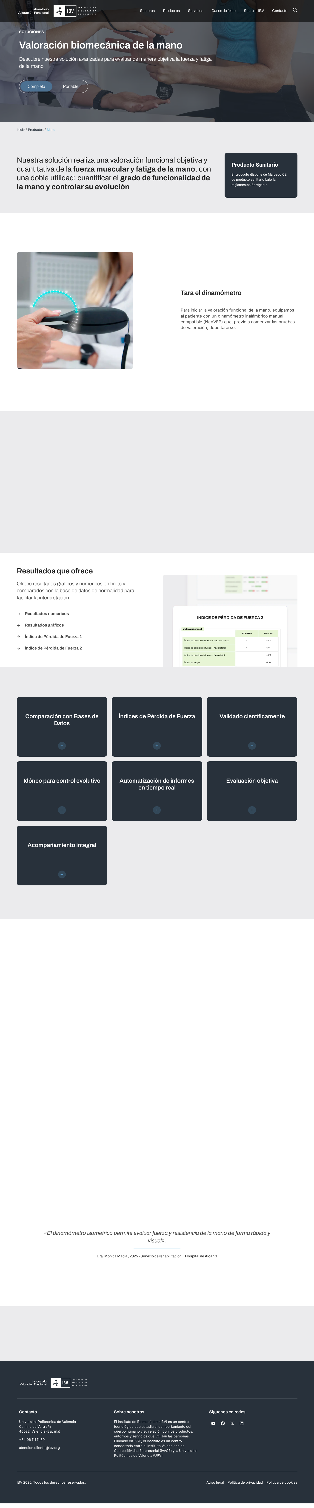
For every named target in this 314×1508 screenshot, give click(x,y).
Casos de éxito (223, 11)
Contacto (279, 11)
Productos (171, 11)
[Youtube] (213, 1423)
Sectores (147, 11)
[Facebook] (223, 1423)
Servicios (195, 11)
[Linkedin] (241, 1423)
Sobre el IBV (254, 11)
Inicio (21, 130)
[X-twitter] (232, 1423)
